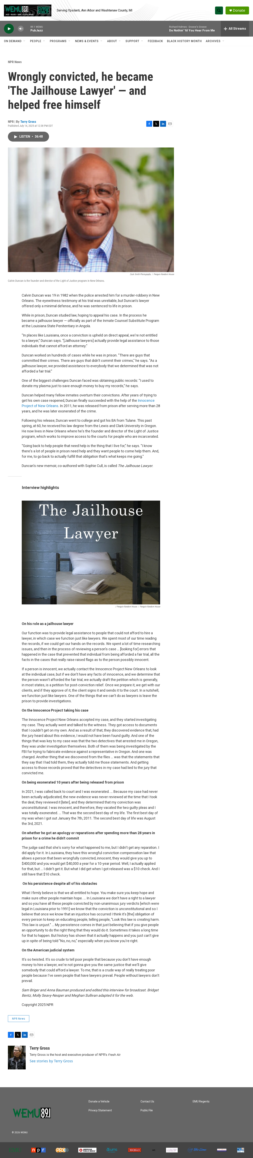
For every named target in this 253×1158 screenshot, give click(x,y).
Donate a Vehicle (99, 1101)
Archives (213, 41)
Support (132, 41)
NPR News (15, 62)
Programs (58, 41)
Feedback (155, 41)
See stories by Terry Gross (51, 1061)
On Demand (13, 41)
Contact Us (147, 1101)
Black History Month (184, 41)
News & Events (87, 41)
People (35, 41)
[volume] (20, 28)
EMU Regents (201, 1101)
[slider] (27, 28)
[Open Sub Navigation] (24, 41)
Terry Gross (28, 122)
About (112, 41)
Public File (147, 1110)
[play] (9, 28)
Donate (239, 10)
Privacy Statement (100, 1110)
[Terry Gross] (17, 1057)
